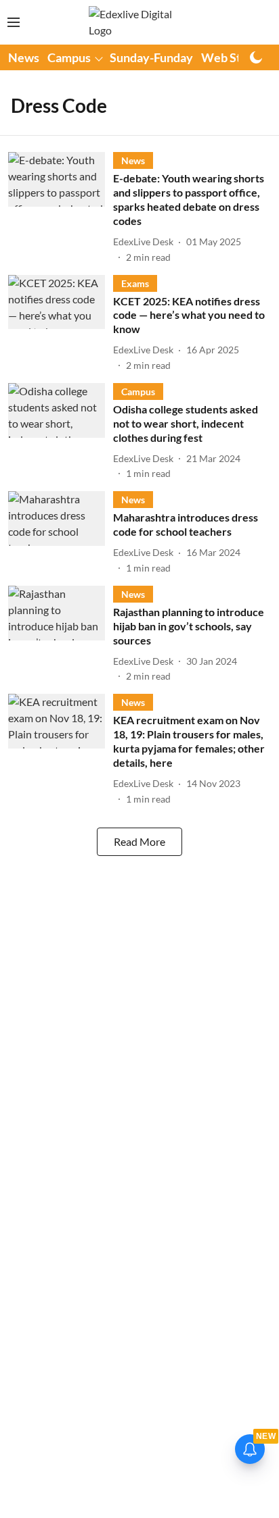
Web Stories (234, 57)
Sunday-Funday (151, 57)
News (23, 57)
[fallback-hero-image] (60, 207)
